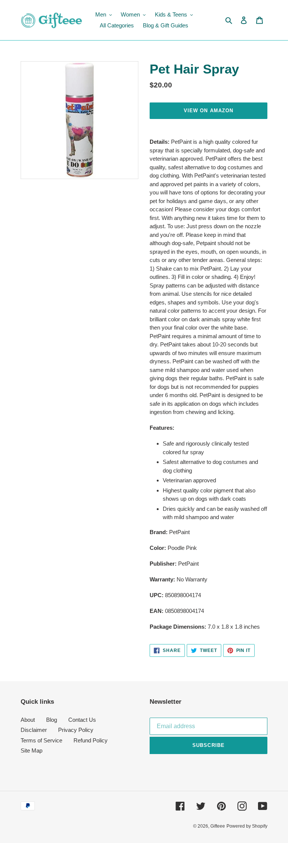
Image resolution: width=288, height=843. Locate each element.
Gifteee (217, 826)
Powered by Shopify (246, 826)
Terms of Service (41, 740)
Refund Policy (91, 740)
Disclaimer (34, 730)
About (28, 720)
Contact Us (82, 720)
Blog (51, 720)
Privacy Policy (75, 730)
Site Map (31, 750)
